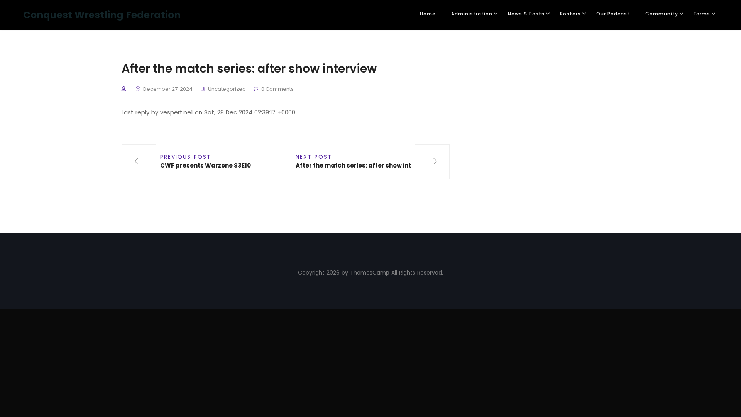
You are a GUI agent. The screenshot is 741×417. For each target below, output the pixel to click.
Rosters (570, 13)
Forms (702, 13)
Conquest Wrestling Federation (102, 15)
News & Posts (526, 13)
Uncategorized (227, 89)
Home (428, 13)
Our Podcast (613, 13)
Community (661, 13)
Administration (471, 13)
